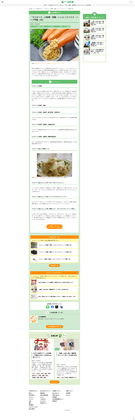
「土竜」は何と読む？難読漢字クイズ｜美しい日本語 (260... (97, 23)
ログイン (68, 395)
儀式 (46, 373)
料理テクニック (55, 26)
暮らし (46, 5)
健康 (39, 26)
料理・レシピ (45, 26)
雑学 (45, 377)
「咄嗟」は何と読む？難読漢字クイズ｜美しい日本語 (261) (53, 289)
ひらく (58, 81)
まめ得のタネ (39, 8)
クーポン (57, 5)
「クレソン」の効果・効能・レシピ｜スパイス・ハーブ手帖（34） (55, 245)
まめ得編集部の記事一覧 (54, 326)
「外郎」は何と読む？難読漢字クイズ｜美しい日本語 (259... (97, 30)
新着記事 (42, 393)
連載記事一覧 (54, 265)
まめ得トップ (32, 8)
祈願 (40, 375)
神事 (43, 375)
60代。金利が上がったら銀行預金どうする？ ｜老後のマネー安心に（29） (57, 296)
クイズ (41, 397)
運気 (38, 377)
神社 (47, 375)
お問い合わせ (55, 395)
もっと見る (54, 382)
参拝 (49, 373)
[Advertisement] (94, 58)
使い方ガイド (55, 393)
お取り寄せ (51, 5)
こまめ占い (43, 399)
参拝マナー (35, 375)
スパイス (33, 26)
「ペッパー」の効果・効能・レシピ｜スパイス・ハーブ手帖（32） (55, 252)
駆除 (70, 5)
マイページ (131, 1)
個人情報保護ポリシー (58, 399)
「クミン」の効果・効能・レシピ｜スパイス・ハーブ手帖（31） (54, 259)
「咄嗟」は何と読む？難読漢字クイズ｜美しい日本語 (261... (97, 37)
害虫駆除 (74, 5)
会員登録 (68, 393)
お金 (66, 5)
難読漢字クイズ (72, 377)
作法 (42, 373)
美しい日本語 (65, 377)
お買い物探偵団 (44, 395)
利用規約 (54, 397)
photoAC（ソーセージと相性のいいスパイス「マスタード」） (50, 63)
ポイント (62, 5)
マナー (34, 373)
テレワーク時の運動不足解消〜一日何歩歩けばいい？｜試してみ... (97, 51)
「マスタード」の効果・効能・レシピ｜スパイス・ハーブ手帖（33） (58, 8)
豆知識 (68, 26)
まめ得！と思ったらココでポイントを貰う (54, 226)
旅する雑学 (88, 5)
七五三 (38, 373)
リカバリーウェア (81, 5)
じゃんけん (43, 401)
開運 (41, 377)
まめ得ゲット (43, 403)
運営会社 (54, 401)
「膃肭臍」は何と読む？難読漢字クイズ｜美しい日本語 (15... (97, 44)
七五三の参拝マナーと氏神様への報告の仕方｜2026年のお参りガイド (55, 282)
